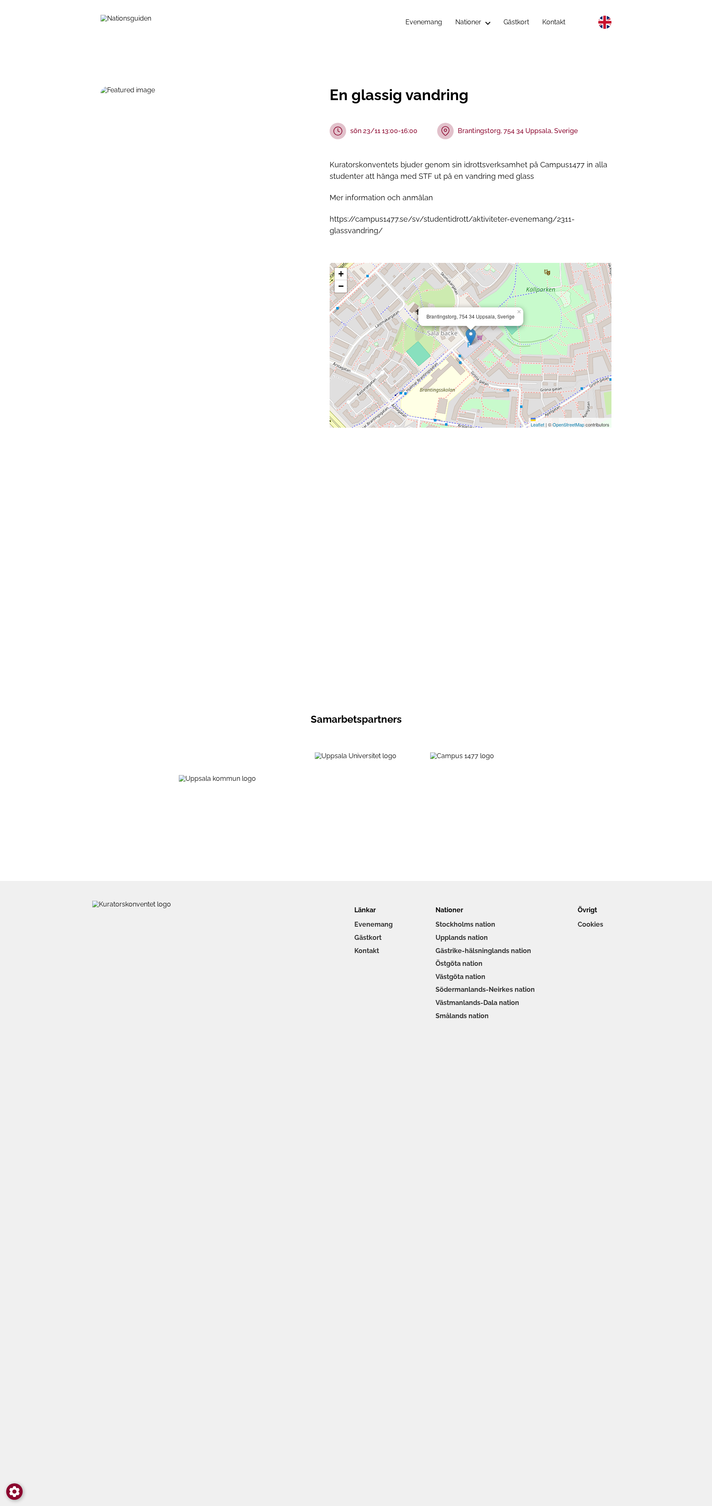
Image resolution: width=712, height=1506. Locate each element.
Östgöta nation (459, 963)
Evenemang (373, 924)
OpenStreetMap (568, 424)
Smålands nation (462, 1016)
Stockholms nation (465, 924)
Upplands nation (462, 938)
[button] (471, 336)
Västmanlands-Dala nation (477, 1003)
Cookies (590, 924)
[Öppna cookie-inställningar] (14, 1491)
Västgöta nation (460, 977)
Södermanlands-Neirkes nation (485, 989)
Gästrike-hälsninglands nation (483, 951)
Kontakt (366, 951)
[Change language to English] (604, 22)
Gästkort (368, 938)
